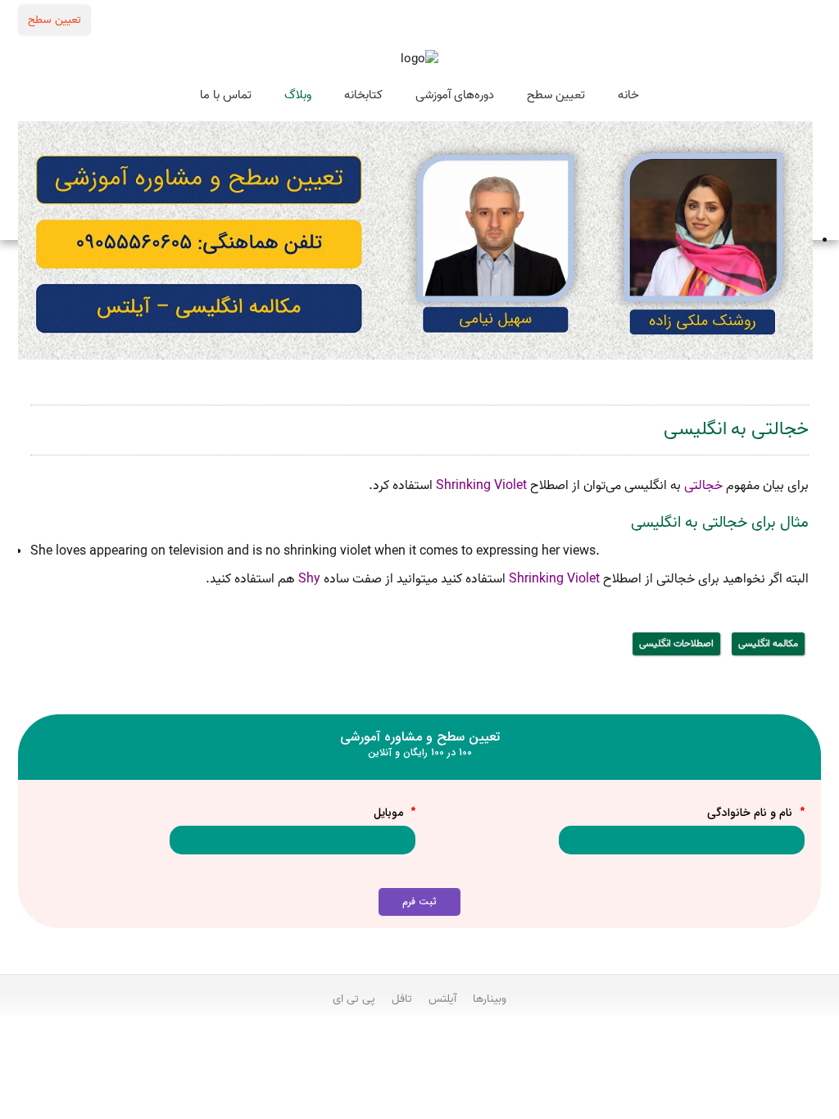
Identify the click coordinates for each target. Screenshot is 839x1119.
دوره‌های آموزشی (454, 95)
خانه (628, 95)
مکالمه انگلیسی (768, 643)
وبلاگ (297, 95)
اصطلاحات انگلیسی (676, 643)
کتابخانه (363, 95)
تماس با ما (226, 95)
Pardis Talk (419, 1043)
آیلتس (442, 999)
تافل (402, 999)
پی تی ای (354, 999)
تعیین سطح (54, 19)
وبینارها (489, 999)
